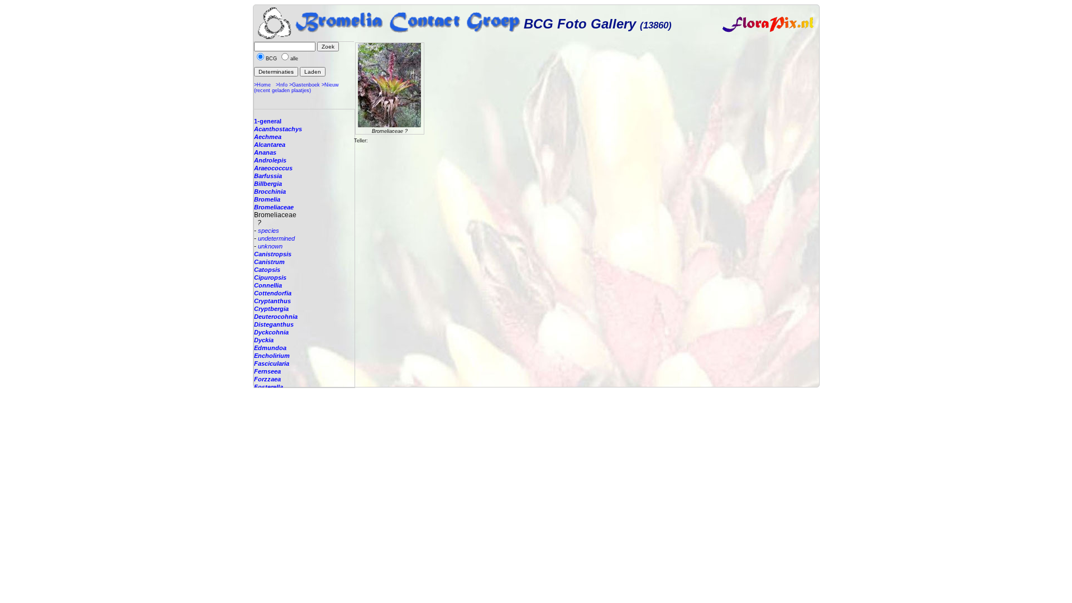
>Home (262, 85)
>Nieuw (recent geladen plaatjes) (296, 87)
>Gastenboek (304, 85)
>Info (282, 85)
